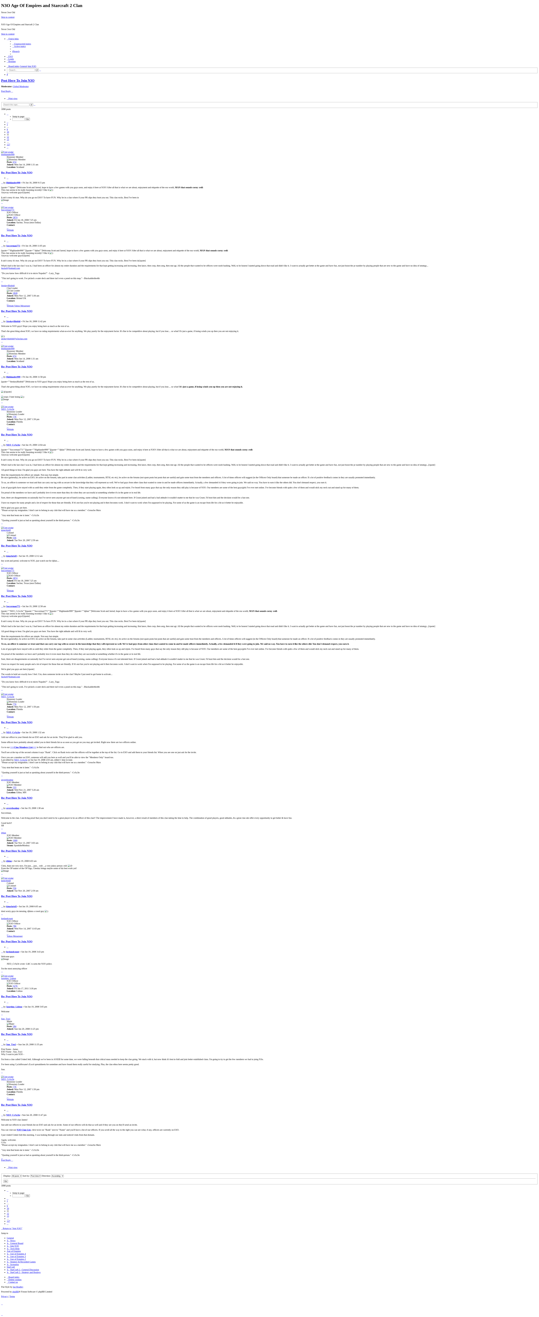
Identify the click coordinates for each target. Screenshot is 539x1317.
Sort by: (26, 1176)
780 (14, 926)
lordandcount (7, 918)
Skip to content (7, 17)
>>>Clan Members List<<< (23, 747)
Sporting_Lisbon (8, 978)
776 (14, 417)
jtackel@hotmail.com (10, 268)
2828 (15, 293)
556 (14, 538)
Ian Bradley (18, 1287)
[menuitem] (21, 44)
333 (14, 787)
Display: (7, 1176)
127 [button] (8, 144)
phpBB (15, 1291)
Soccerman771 (7, 210)
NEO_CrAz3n (7, 409)
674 (14, 162)
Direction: (46, 1176)
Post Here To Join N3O (18, 80)
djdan (3, 833)
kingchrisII (6, 530)
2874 (15, 217)
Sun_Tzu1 (5, 1019)
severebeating (7, 780)
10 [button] (8, 132)
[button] (7, 114)
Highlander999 (7, 154)
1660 (15, 840)
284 (14, 1026)
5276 (15, 986)
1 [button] (7, 124)
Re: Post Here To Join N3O (16, 172)
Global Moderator (21, 86)
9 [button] (7, 129)
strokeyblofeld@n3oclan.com (14, 339)
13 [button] (8, 139)
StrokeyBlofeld (8, 285)
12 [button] (8, 137)
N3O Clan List (24, 1130)
